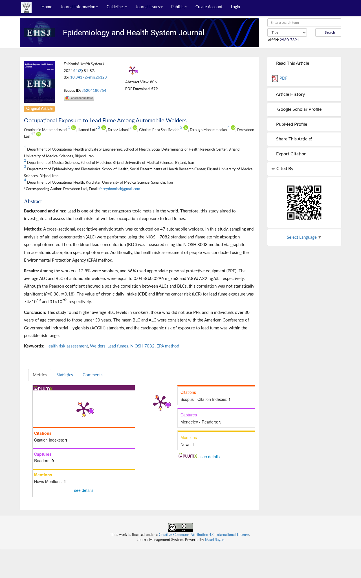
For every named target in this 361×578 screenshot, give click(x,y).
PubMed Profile (291, 124)
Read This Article (292, 63)
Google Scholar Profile (298, 109)
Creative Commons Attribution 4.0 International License (204, 534)
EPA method (168, 346)
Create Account (209, 7)
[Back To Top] (342, 527)
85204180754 (94, 90)
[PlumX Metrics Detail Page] (133, 70)
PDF (282, 78)
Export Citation (291, 154)
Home (46, 7)
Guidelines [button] (115, 7)
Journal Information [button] (78, 7)
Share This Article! (293, 139)
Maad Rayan (214, 540)
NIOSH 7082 (142, 346)
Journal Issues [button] (148, 7)
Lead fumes (117, 346)
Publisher (179, 7)
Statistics (64, 375)
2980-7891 (289, 40)
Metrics (40, 375)
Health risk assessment (66, 346)
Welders (97, 346)
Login (235, 7)
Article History (290, 94)
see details (83, 490)
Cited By (284, 168)
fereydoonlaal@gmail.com (119, 189)
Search (329, 32)
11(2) (78, 71)
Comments (93, 375)
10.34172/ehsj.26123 (88, 77)
